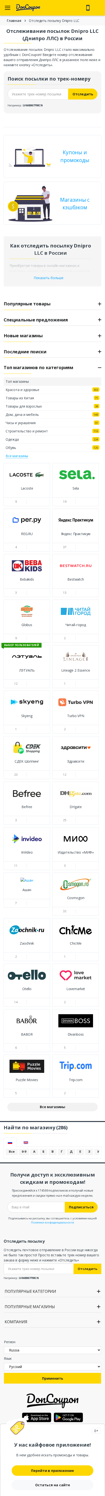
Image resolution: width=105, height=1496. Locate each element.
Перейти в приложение (52, 1470)
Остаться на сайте (52, 1485)
